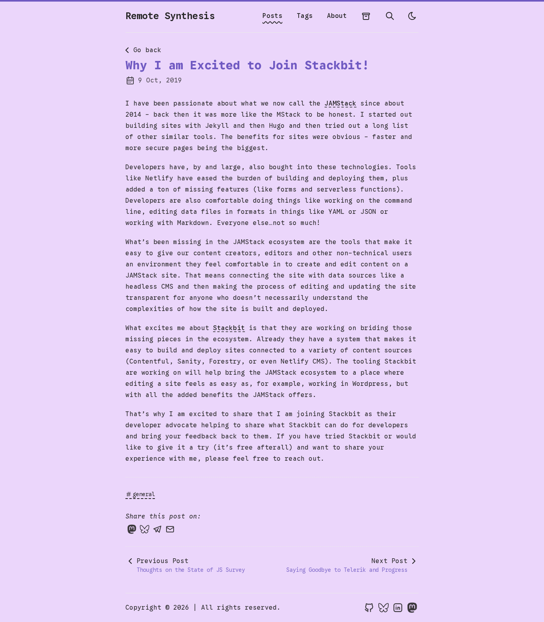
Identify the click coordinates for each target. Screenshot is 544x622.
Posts (272, 16)
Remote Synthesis (170, 16)
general (144, 494)
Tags (305, 16)
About (337, 16)
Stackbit (229, 328)
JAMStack (340, 104)
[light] (412, 16)
